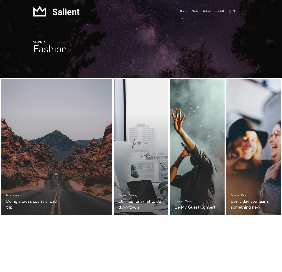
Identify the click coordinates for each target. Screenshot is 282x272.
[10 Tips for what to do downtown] (141, 147)
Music (188, 201)
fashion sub (12, 195)
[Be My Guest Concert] (197, 147)
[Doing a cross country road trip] (56, 147)
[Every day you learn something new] (253, 147)
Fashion (122, 195)
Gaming (133, 195)
